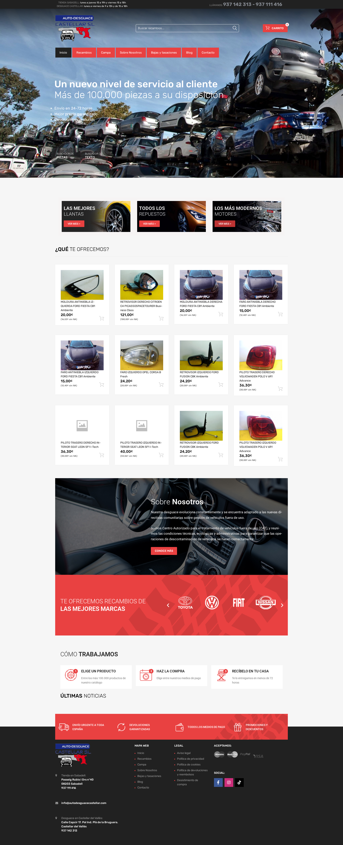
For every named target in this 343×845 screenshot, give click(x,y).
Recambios (84, 52)
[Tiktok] (239, 782)
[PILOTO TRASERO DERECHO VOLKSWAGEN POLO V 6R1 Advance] (260, 355)
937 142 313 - (239, 4)
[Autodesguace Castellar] (72, 28)
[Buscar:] (187, 28)
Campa (106, 52)
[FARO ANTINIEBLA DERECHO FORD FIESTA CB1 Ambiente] (260, 284)
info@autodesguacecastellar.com (83, 803)
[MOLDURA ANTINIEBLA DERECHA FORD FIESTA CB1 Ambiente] (201, 284)
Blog (189, 52)
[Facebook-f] (218, 782)
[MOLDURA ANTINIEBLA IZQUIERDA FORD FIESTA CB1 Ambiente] (82, 285)
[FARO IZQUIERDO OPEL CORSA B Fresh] (141, 355)
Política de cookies (188, 764)
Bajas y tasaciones (164, 52)
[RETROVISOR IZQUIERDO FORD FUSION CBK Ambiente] (201, 355)
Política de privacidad (190, 758)
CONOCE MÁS (164, 551)
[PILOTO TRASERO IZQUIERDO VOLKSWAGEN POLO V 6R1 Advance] (260, 426)
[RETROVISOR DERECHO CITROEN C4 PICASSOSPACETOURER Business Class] (141, 285)
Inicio (63, 52)
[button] (168, 605)
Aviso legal (184, 753)
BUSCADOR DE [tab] (65, 155)
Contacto (208, 52)
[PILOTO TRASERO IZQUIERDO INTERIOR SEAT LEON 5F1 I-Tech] (141, 426)
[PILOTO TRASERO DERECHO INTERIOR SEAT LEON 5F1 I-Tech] (82, 426)
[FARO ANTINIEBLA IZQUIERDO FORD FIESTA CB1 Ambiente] (82, 355)
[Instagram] (228, 782)
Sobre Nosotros (131, 52)
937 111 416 (269, 4)
